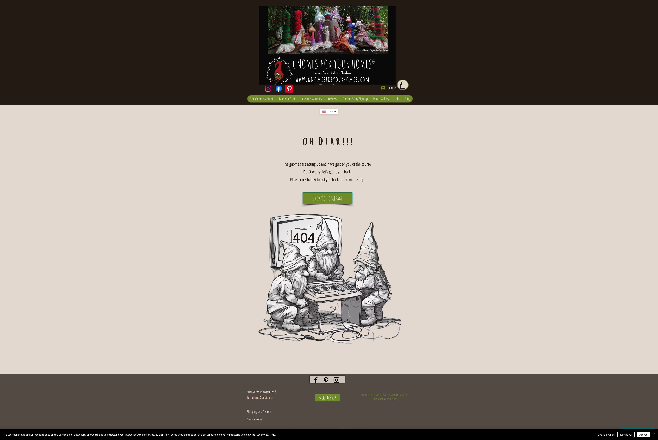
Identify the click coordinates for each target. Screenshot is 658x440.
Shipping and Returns (259, 411)
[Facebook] (279, 89)
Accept (643, 434)
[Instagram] (268, 89)
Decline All (626, 434)
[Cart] (403, 85)
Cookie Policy (255, 419)
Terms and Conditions (260, 397)
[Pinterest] (289, 89)
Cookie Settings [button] (606, 434)
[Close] (654, 434)
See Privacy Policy (266, 434)
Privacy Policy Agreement (261, 391)
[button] (261, 98)
